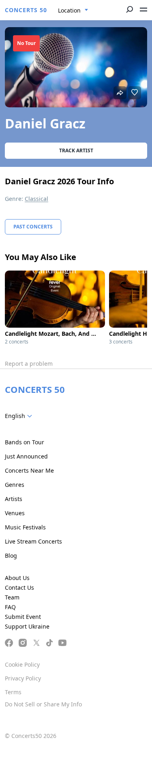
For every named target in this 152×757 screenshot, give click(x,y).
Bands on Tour (24, 442)
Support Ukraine (27, 626)
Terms (13, 692)
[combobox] (73, 10)
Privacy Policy (23, 678)
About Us (17, 578)
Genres (14, 484)
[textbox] (20, 416)
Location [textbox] (69, 10)
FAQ (10, 607)
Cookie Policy (22, 664)
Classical (36, 199)
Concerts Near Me (29, 470)
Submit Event (23, 617)
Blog (11, 555)
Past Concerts (33, 226)
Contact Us (19, 587)
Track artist (76, 150)
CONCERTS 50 (26, 10)
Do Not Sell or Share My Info (43, 704)
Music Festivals (25, 527)
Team (12, 597)
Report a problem (29, 363)
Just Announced (26, 456)
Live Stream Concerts (33, 541)
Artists (13, 499)
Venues (15, 513)
